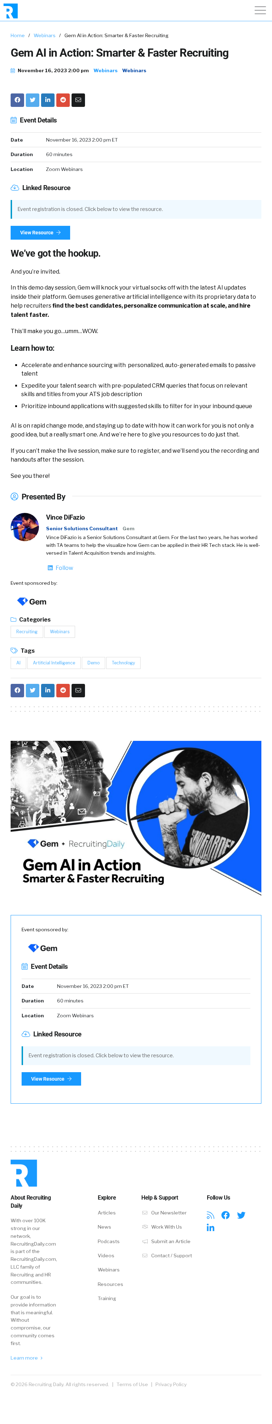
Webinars (45, 35)
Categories (34, 619)
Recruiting (27, 631)
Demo (93, 662)
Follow (64, 568)
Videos (106, 1255)
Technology (123, 662)
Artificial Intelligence (54, 662)
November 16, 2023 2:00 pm (53, 70)
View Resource (37, 232)
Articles (107, 1213)
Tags (27, 650)
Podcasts (109, 1241)
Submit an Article (170, 1241)
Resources (110, 1284)
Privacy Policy (171, 1384)
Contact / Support (171, 1255)
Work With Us (166, 1227)
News (104, 1227)
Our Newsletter (168, 1213)
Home (18, 35)
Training (107, 1298)
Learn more (25, 1358)
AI (18, 662)
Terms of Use (132, 1384)
